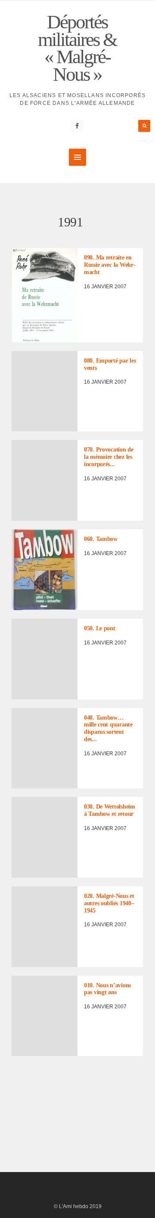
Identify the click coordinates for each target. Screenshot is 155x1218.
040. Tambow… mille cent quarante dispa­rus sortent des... (108, 728)
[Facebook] (77, 126)
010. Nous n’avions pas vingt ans (107, 989)
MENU (77, 157)
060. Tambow (101, 539)
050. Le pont (99, 628)
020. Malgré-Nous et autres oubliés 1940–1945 (109, 903)
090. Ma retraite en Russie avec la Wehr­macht (110, 264)
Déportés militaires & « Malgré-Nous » (77, 48)
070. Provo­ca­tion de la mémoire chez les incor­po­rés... (108, 456)
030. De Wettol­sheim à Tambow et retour (109, 810)
